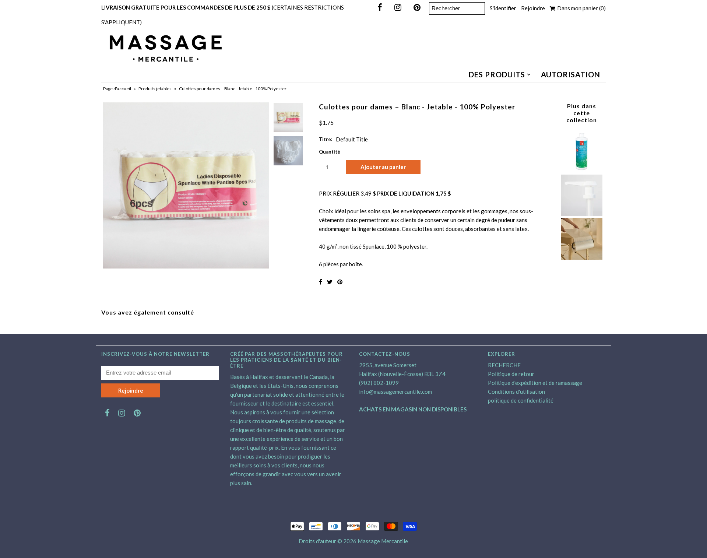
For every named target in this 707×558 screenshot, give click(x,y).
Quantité (329, 152)
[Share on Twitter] (330, 281)
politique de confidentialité (520, 400)
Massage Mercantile (383, 541)
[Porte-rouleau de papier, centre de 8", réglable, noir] (581, 257)
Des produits (497, 74)
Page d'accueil (117, 88)
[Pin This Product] (339, 281)
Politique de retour (511, 374)
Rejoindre (533, 8)
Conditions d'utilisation (516, 391)
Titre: (325, 139)
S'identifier (503, 8)
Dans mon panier (580, 8)
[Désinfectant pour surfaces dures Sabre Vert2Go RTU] (581, 170)
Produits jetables (155, 88)
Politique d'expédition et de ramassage (535, 382)
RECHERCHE (504, 365)
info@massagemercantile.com (395, 391)
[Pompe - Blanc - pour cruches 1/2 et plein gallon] (581, 213)
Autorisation (570, 74)
